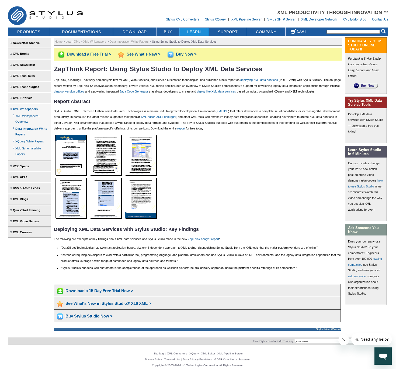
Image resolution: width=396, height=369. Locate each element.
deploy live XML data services (216, 91)
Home (58, 41)
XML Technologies (26, 86)
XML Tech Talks (24, 75)
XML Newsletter (24, 64)
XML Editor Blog (354, 19)
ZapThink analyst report (203, 239)
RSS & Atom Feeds (26, 188)
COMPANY (266, 32)
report (181, 128)
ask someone (357, 276)
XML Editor (208, 353)
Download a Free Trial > (89, 54)
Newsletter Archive (26, 43)
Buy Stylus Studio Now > (89, 316)
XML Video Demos (26, 221)
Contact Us (380, 19)
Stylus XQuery (215, 19)
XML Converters (177, 353)
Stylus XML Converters (182, 19)
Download (358, 125)
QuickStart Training (26, 210)
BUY (168, 32)
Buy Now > (186, 54)
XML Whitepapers (25, 109)
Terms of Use (172, 359)
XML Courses (22, 232)
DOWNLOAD (135, 32)
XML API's (20, 177)
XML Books (21, 53)
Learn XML (73, 41)
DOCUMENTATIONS (81, 32)
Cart (301, 31)
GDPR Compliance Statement (232, 359)
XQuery (194, 353)
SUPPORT (228, 32)
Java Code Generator (134, 91)
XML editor (148, 116)
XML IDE (222, 111)
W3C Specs (21, 166)
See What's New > (144, 54)
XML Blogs (20, 199)
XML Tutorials (22, 98)
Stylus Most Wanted (328, 329)
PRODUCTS (28, 32)
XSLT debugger (166, 116)
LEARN (194, 32)
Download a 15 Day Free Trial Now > (99, 290)
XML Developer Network (319, 19)
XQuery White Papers (29, 141)
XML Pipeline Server (246, 19)
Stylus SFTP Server (281, 19)
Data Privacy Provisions (197, 359)
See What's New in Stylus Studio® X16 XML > (108, 303)
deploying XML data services (259, 79)
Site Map (159, 353)
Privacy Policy (153, 359)
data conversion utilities (69, 91)
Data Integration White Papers (129, 41)
